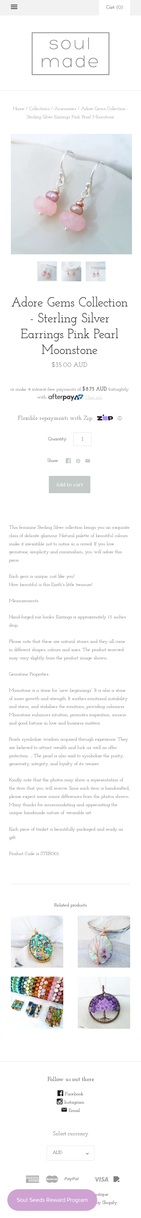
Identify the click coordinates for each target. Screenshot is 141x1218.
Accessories (65, 109)
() (114, 7)
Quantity (57, 439)
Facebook (74, 1094)
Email (74, 1110)
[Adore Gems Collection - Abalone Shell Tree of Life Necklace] (37, 941)
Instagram (74, 1102)
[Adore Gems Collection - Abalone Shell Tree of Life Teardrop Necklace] (103, 941)
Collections (39, 109)
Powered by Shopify (97, 1202)
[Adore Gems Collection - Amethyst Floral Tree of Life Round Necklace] (103, 1003)
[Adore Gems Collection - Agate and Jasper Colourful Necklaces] (37, 1003)
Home (19, 109)
